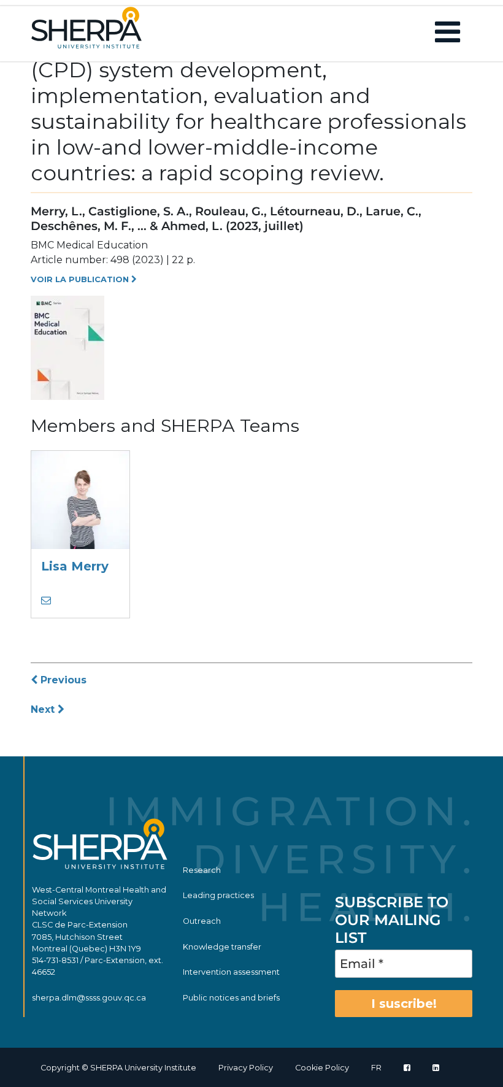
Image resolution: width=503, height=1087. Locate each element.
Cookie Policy (322, 1067)
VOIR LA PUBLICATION (81, 279)
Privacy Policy (245, 1067)
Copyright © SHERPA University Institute (118, 1067)
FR (376, 1067)
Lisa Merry (75, 566)
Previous (61, 680)
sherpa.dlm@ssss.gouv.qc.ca (89, 997)
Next (44, 709)
